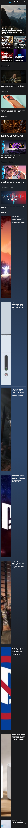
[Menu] (2, 1)
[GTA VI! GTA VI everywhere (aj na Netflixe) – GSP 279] (13, 197)
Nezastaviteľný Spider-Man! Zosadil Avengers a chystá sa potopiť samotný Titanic (20, 44)
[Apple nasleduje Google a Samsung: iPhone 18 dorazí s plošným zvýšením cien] (13, 101)
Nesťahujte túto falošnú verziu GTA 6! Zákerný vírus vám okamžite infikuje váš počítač (18, 565)
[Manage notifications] (2, 826)
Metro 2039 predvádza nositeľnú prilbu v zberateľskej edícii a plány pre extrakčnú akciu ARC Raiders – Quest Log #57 (7, 42)
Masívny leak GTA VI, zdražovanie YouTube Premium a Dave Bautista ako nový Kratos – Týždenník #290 (13, 182)
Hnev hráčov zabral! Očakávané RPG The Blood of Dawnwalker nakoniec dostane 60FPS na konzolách (18, 392)
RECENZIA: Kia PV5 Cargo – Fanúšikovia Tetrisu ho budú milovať (19, 822)
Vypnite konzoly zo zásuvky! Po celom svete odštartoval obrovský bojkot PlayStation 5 (17, 651)
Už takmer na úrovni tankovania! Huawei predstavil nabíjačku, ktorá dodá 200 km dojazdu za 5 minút (18, 306)
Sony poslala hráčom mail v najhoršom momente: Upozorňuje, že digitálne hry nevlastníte (18, 478)
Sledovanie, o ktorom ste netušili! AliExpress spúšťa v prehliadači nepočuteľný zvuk (7, 57)
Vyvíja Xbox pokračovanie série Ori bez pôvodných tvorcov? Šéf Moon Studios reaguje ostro (18, 219)
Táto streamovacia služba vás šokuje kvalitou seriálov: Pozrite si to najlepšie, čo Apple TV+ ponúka (13, 86)
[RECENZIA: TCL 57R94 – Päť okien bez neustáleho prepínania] (13, 147)
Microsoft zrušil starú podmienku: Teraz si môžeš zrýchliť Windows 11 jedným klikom (19, 57)
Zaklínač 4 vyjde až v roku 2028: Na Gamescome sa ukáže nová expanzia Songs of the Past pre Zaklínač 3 (13, 31)
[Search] (25, 1)
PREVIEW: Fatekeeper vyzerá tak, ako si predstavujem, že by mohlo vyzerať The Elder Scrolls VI (12, 137)
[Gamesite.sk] (13, 1)
